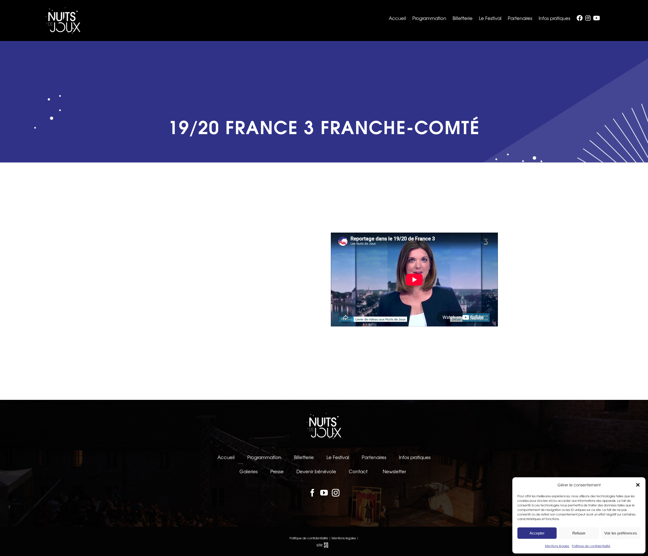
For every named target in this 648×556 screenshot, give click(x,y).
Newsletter (394, 471)
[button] (637, 484)
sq (324, 545)
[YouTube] (324, 493)
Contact (358, 471)
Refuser (578, 533)
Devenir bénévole (316, 471)
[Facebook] (312, 493)
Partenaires (374, 457)
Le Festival (338, 457)
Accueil (226, 457)
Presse (277, 471)
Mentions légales (557, 546)
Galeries (248, 471)
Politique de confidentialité (591, 546)
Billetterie (304, 457)
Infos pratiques (415, 457)
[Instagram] (335, 493)
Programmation (264, 457)
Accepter (537, 533)
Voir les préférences (620, 533)
